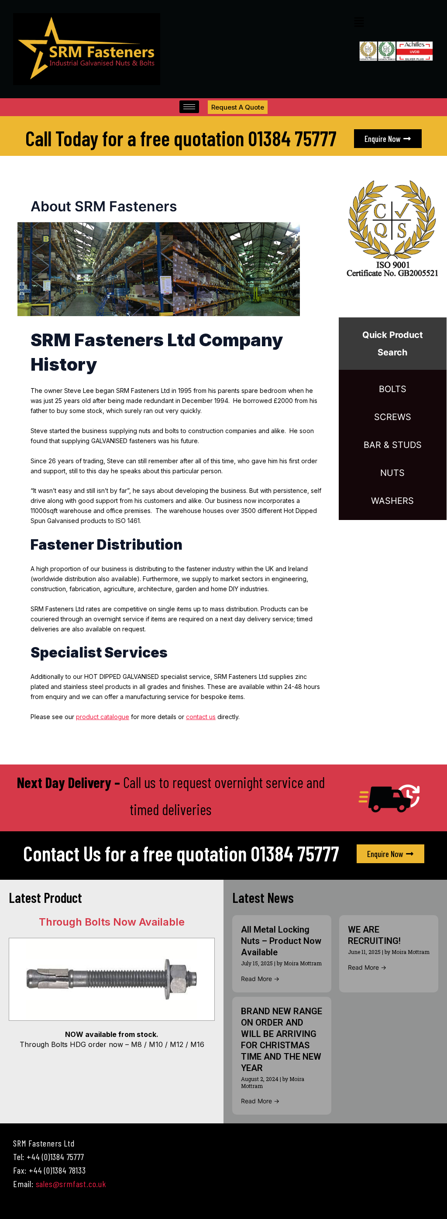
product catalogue (102, 716)
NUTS (392, 473)
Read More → (260, 978)
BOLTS (392, 389)
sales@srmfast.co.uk (71, 1183)
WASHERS (392, 501)
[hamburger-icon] (189, 106)
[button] (359, 22)
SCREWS (392, 417)
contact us (201, 716)
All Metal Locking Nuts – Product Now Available (281, 940)
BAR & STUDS (393, 445)
